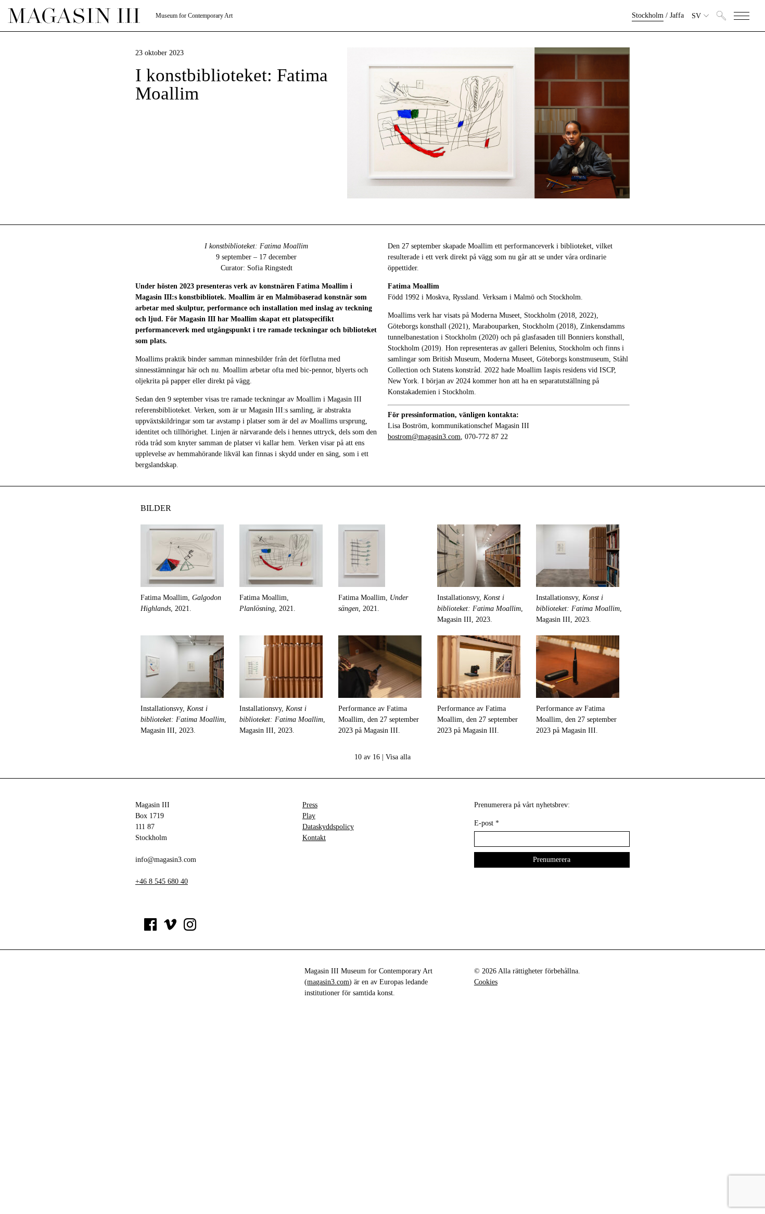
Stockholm (648, 15)
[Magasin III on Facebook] (150, 928)
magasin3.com (328, 982)
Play (308, 816)
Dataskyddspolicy (328, 827)
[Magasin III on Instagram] (190, 928)
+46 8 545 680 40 (161, 881)
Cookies (486, 982)
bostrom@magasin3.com (424, 437)
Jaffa (677, 15)
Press (309, 805)
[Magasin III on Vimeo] (170, 928)
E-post (486, 823)
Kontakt (314, 838)
